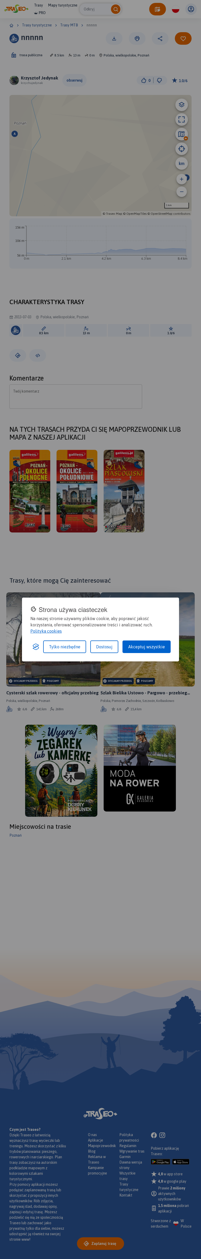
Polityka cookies (46, 631)
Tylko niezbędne (64, 646)
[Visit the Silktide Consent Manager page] (36, 647)
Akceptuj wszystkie (146, 646)
